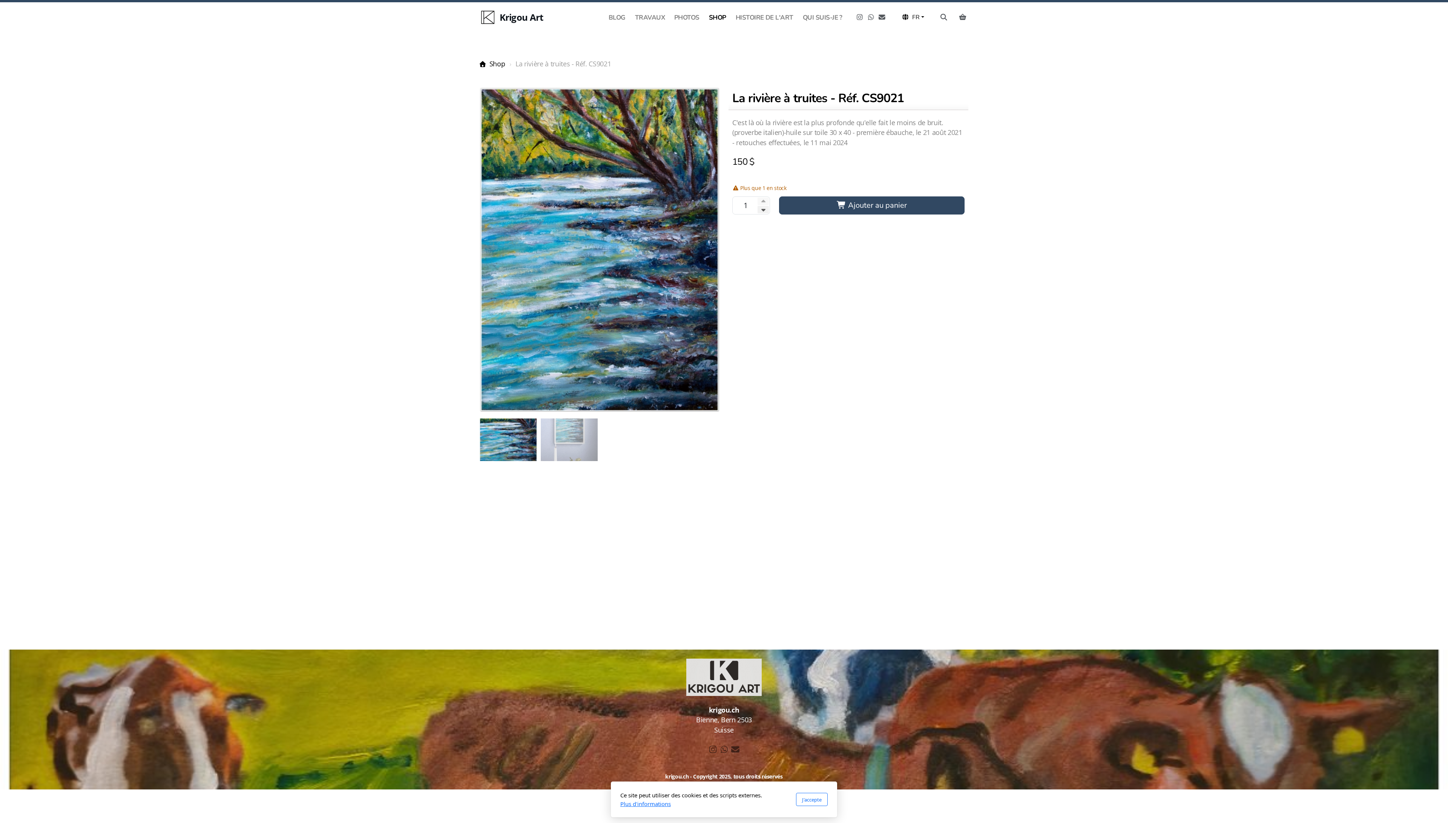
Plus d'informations (645, 804)
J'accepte (812, 799)
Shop (497, 63)
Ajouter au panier (876, 205)
